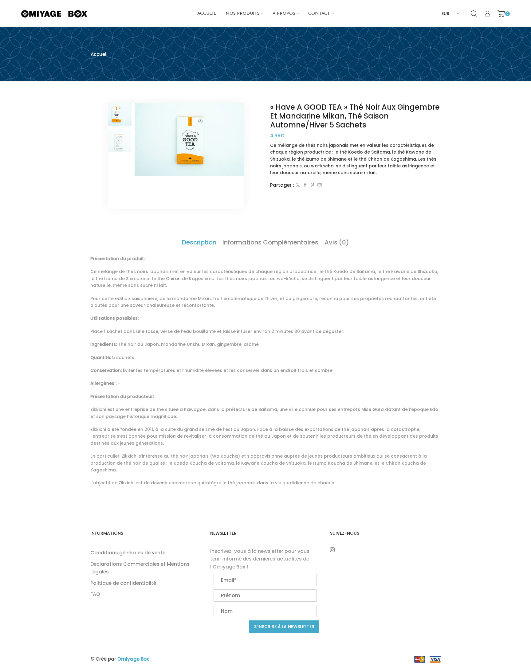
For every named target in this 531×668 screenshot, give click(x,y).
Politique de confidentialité (123, 583)
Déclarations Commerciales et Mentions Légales (140, 568)
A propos (284, 13)
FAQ (95, 594)
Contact (319, 13)
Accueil (206, 13)
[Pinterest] (312, 185)
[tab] (199, 242)
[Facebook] (305, 185)
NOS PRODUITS (243, 13)
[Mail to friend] (319, 185)
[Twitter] (297, 185)
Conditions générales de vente (127, 552)
